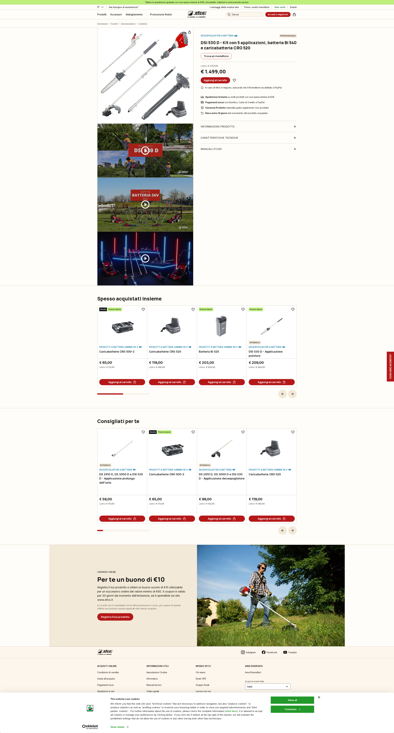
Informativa (152, 678)
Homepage (102, 23)
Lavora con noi (203, 691)
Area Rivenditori (253, 672)
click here (231, 711)
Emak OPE (201, 678)
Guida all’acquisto (106, 678)
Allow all (292, 700)
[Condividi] (189, 31)
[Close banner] (319, 697)
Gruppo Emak (202, 685)
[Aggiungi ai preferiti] (234, 80)
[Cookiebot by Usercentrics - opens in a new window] (90, 727)
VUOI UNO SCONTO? (390, 366)
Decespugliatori (128, 23)
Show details (118, 727)
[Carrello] (294, 14)
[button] (282, 394)
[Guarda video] (145, 151)
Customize (290, 709)
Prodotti (114, 23)
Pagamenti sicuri (105, 685)
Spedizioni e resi (105, 691)
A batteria (143, 23)
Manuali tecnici (154, 685)
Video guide (153, 691)
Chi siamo (200, 672)
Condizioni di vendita (108, 672)
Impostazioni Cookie (157, 672)
